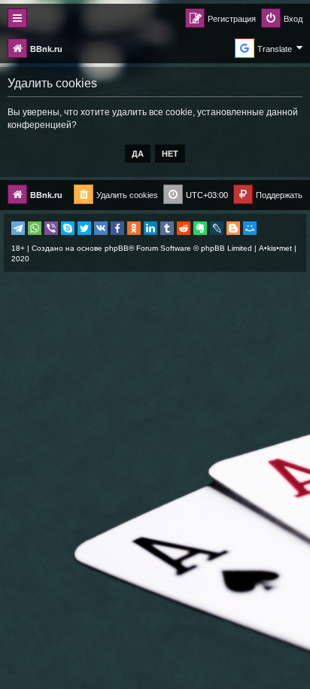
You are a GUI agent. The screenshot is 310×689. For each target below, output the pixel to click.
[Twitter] (84, 228)
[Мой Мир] (250, 228)
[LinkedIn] (150, 228)
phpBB (117, 248)
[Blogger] (233, 228)
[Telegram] (18, 228)
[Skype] (67, 228)
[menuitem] (281, 19)
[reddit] (183, 228)
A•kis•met (275, 248)
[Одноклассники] (134, 228)
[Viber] (51, 228)
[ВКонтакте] (101, 228)
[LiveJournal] (216, 228)
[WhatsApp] (34, 228)
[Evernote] (200, 228)
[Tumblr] (167, 228)
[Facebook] (117, 228)
